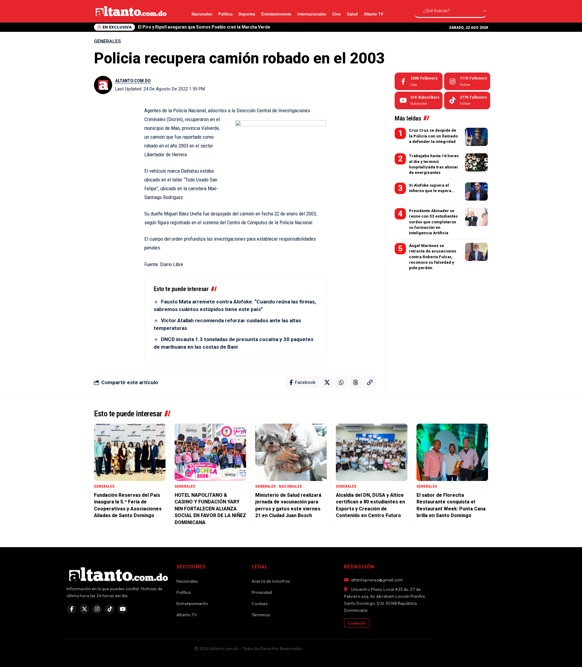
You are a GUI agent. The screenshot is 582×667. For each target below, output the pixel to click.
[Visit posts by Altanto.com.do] (103, 85)
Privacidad (262, 592)
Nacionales (202, 14)
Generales (107, 41)
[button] (434, 27)
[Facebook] (419, 81)
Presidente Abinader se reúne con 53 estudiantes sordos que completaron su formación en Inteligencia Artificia (433, 221)
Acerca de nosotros (271, 581)
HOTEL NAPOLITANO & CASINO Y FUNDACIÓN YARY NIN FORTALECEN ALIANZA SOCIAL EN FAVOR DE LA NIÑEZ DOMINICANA (210, 508)
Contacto (357, 623)
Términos (261, 615)
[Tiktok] (467, 100)
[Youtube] (419, 100)
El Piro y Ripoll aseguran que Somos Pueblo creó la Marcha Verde (204, 27)
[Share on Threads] (355, 382)
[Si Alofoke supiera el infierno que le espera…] (476, 191)
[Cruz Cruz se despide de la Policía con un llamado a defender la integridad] (476, 137)
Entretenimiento (276, 14)
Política (225, 14)
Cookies (260, 603)
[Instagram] (467, 81)
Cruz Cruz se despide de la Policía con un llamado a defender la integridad (433, 136)
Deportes (247, 14)
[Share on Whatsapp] (341, 382)
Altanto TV (373, 14)
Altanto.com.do (133, 80)
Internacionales (311, 14)
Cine (336, 14)
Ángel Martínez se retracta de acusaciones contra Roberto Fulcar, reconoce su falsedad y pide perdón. (432, 256)
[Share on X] (327, 382)
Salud (352, 14)
